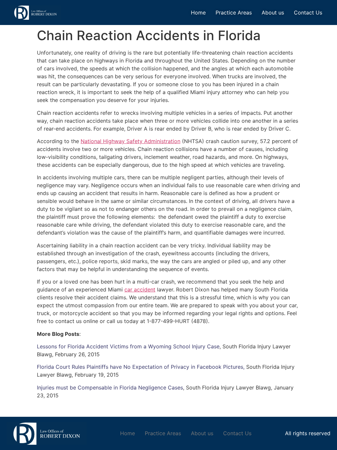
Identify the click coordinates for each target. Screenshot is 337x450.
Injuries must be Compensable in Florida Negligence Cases (110, 387)
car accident (139, 289)
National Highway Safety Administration (130, 141)
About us (273, 12)
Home (198, 12)
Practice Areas (234, 12)
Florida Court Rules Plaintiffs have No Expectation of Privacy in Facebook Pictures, (141, 366)
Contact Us (308, 12)
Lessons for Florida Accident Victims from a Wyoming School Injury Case (128, 346)
